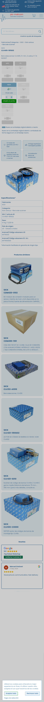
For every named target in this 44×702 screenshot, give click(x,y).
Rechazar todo (32, 693)
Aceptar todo (11, 693)
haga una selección (11, 698)
